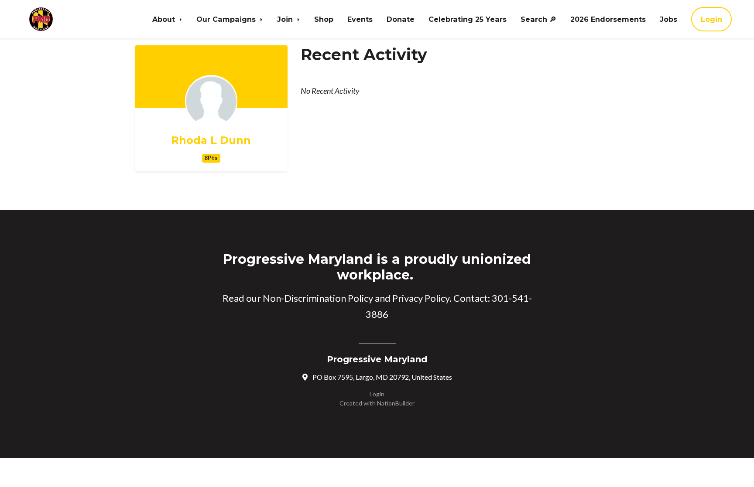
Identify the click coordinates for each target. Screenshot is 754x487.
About (164, 19)
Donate (401, 19)
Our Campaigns (227, 19)
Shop (323, 19)
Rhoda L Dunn (211, 140)
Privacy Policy (420, 298)
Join (286, 19)
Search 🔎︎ (538, 19)
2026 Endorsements (608, 19)
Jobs (668, 19)
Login (711, 19)
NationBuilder (396, 403)
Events (360, 19)
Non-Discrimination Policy (318, 298)
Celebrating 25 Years (467, 19)
